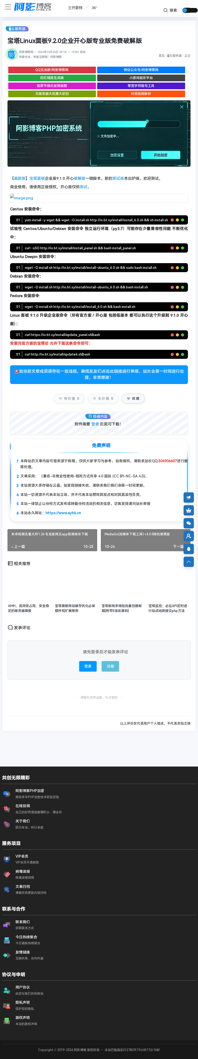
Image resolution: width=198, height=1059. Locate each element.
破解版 (79, 178)
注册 (110, 666)
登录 (95, 424)
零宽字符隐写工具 (141, 86)
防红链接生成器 (52, 78)
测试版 (118, 178)
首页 (162, 56)
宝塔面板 (37, 178)
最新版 (20, 178)
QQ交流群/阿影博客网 (52, 70)
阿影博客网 (26, 52)
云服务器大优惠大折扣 (52, 94)
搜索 (172, 10)
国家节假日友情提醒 (52, 86)
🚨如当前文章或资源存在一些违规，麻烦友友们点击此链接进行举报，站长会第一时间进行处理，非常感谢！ (99, 374)
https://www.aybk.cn (63, 513)
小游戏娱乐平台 (141, 78)
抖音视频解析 (141, 94)
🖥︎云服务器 (17, 29)
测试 (83, 187)
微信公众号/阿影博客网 (141, 70)
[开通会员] (189, 510)
